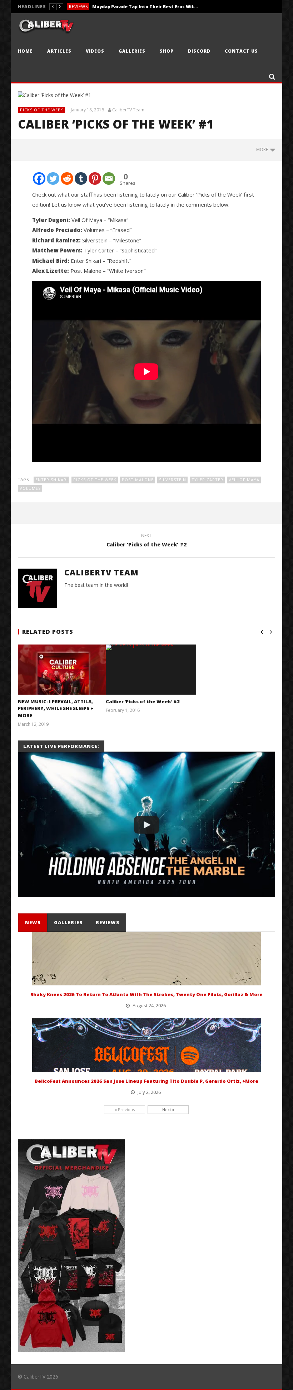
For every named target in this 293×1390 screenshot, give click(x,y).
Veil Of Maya (244, 479)
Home (25, 51)
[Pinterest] (95, 178)
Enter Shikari (51, 479)
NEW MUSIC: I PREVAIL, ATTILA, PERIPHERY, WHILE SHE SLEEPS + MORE (55, 708)
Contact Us (241, 51)
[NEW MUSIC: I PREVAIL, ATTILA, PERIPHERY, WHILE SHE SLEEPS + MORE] (63, 679)
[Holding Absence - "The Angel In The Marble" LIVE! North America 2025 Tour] (146, 824)
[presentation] (32, 922)
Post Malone (138, 479)
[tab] (33, 922)
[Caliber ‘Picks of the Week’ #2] (151, 647)
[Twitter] (53, 178)
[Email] (109, 178)
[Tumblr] (81, 178)
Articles (59, 51)
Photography (87, 7)
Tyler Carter (207, 479)
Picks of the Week (41, 109)
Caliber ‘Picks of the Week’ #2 (146, 541)
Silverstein (172, 479)
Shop (167, 51)
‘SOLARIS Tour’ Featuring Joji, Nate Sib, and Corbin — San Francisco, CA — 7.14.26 (163, 7)
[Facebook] (39, 178)
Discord (199, 51)
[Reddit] (67, 178)
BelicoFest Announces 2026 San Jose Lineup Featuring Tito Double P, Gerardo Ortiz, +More (146, 1081)
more (263, 149)
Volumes (30, 488)
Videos (95, 51)
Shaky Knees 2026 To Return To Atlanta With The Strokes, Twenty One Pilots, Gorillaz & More (146, 994)
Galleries (132, 51)
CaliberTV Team (128, 110)
